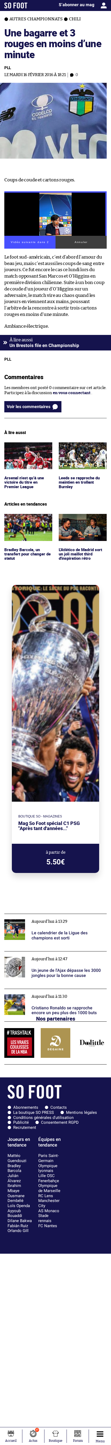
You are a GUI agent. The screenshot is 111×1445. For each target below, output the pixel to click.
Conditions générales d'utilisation (43, 1117)
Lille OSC (46, 1175)
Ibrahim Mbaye (14, 1188)
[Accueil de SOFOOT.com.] (15, 5)
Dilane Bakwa (20, 1220)
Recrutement (24, 1127)
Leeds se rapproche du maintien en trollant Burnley (80, 450)
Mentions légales (81, 1112)
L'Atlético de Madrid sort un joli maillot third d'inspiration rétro (82, 521)
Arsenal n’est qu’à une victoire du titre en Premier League (25, 450)
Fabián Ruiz (18, 1225)
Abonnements (25, 1107)
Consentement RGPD (60, 1122)
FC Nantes (47, 1225)
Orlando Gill (18, 1230)
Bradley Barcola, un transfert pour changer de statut (26, 521)
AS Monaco (48, 1210)
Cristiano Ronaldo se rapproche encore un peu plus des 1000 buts (52, 993)
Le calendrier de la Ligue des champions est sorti (50, 916)
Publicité (21, 1122)
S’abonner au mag (76, 4)
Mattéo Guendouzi (17, 1158)
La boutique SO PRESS (33, 1112)
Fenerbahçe (48, 1180)
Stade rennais (44, 1218)
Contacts (58, 1107)
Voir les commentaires (28, 406)
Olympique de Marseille (49, 1188)
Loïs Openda (19, 1205)
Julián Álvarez (14, 1178)
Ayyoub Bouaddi (15, 1213)
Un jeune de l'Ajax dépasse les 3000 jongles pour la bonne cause (51, 956)
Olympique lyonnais (47, 1168)
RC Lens (45, 1195)
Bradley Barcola (14, 1168)
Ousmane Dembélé (16, 1198)
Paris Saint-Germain (48, 1158)
